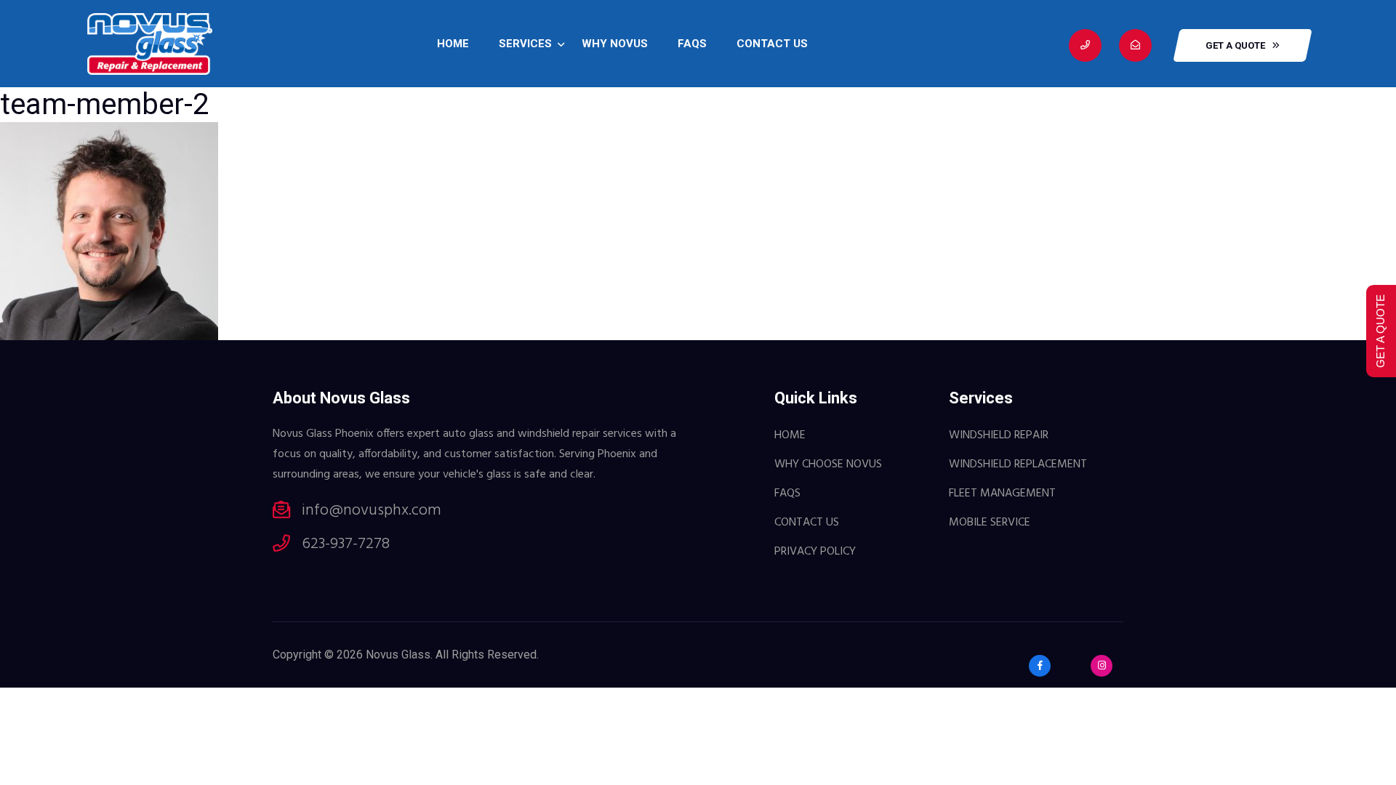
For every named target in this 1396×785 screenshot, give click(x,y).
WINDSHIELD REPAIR (998, 435)
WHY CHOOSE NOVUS (828, 464)
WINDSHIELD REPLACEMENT (1018, 464)
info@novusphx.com (371, 511)
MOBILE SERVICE (989, 522)
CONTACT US (772, 43)
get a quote (1235, 45)
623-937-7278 (346, 544)
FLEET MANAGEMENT (1002, 493)
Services (525, 43)
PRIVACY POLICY (815, 551)
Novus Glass (398, 654)
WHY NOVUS (615, 43)
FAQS (787, 493)
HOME (453, 43)
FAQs (692, 43)
